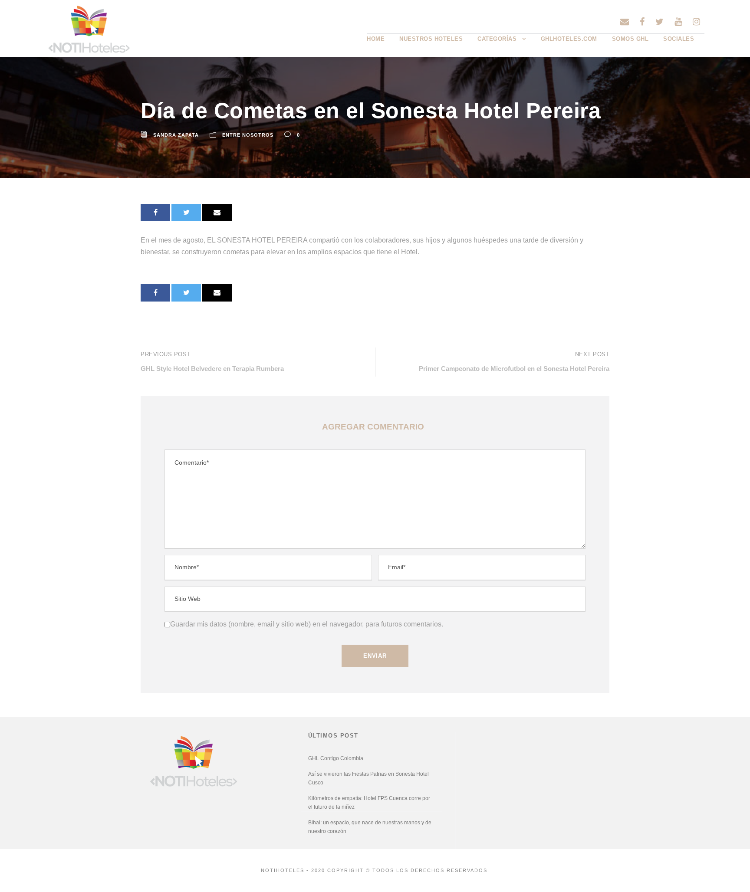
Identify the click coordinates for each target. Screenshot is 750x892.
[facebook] (642, 21)
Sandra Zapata (176, 135)
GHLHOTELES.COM (569, 39)
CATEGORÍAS (496, 39)
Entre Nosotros (247, 135)
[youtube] (678, 21)
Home (376, 39)
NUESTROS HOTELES (431, 39)
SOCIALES (678, 39)
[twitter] (659, 21)
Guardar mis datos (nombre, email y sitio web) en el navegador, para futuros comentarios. (306, 624)
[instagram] (696, 21)
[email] (624, 21)
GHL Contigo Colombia (335, 758)
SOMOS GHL (630, 39)
